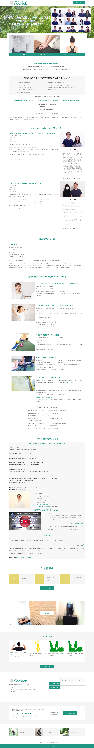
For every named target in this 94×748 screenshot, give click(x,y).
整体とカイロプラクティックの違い (23, 557)
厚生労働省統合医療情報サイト (77, 523)
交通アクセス (67, 3)
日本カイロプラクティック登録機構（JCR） (44, 397)
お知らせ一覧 (47, 588)
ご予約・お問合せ (79, 2)
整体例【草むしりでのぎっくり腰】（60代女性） (75, 654)
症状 (53, 3)
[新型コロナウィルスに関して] (39, 579)
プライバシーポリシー (40, 742)
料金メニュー (46, 3)
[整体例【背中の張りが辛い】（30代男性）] (18, 646)
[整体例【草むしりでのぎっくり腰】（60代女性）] (75, 646)
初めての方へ (22, 54)
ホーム (39, 3)
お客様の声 (36, 657)
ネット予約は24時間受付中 (70, 713)
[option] (47, 22)
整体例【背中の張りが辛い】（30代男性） (18, 653)
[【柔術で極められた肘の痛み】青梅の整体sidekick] (37, 646)
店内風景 (47, 613)
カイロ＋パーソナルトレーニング (47, 54)
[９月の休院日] (14, 579)
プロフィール (59, 3)
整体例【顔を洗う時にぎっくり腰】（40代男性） (56, 654)
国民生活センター (69, 382)
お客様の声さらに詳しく (16, 160)
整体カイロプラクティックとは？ (72, 54)
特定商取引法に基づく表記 (52, 742)
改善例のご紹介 (17, 656)
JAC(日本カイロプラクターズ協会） (42, 504)
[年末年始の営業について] (65, 579)
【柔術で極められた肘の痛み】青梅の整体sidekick (37, 654)
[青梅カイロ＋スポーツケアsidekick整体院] (18, 3)
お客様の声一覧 (47, 666)
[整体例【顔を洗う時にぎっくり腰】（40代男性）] (56, 646)
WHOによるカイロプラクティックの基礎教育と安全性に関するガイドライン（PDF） (64, 532)
